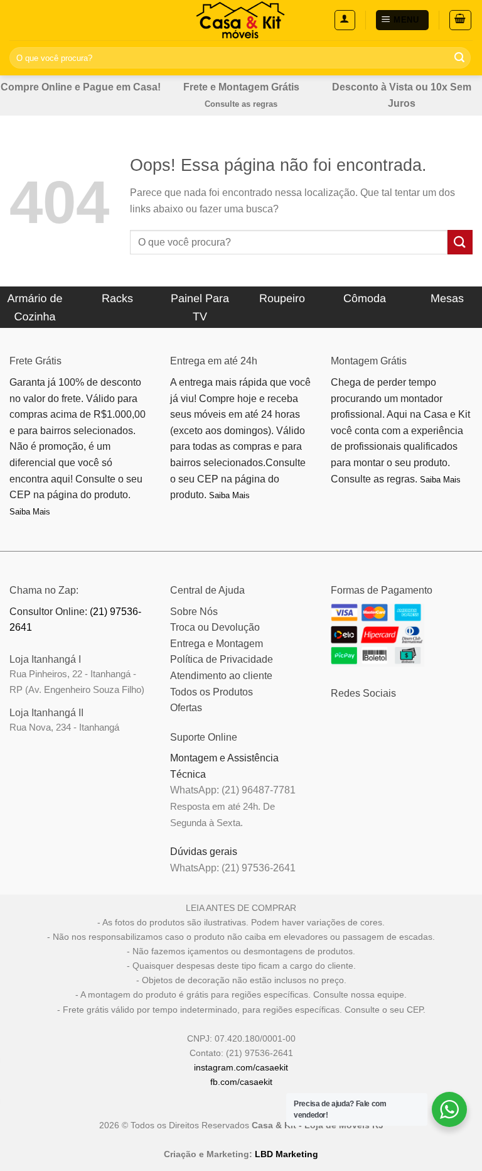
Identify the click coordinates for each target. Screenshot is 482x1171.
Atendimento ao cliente (221, 675)
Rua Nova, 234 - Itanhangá (64, 727)
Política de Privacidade (221, 659)
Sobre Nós (194, 611)
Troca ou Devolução (215, 627)
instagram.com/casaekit (241, 1067)
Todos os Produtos (211, 692)
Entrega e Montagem (216, 643)
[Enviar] (459, 57)
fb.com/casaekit (241, 1082)
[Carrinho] (460, 20)
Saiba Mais (29, 511)
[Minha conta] (345, 20)
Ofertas (186, 707)
